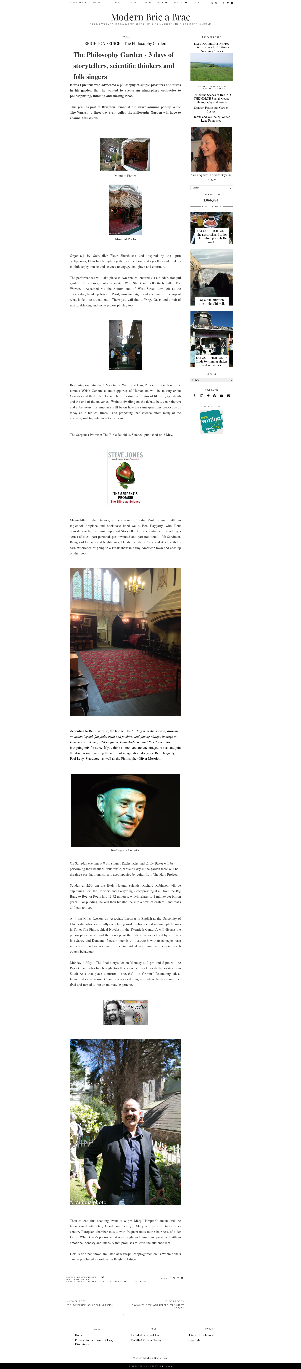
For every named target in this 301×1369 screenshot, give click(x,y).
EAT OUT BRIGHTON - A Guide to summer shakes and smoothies (211, 361)
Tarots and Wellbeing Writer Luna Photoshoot (211, 119)
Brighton (114, 3)
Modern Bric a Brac (150, 16)
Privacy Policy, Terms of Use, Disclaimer (94, 1342)
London (132, 3)
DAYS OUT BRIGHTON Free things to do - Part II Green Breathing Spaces (211, 47)
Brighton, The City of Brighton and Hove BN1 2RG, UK (118, 1281)
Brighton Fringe (83, 1279)
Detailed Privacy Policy (146, 1340)
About (196, 3)
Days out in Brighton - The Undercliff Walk (211, 302)
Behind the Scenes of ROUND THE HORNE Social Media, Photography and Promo (212, 98)
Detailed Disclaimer (200, 1335)
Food (145, 3)
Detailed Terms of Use (145, 1335)
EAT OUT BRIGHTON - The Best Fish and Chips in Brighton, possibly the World (211, 236)
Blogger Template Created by (150, 1366)
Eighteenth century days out (86, 3)
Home (125, 1314)
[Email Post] (102, 1277)
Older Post (158, 1304)
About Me (194, 1340)
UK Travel (179, 3)
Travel (161, 3)
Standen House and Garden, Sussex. (211, 109)
